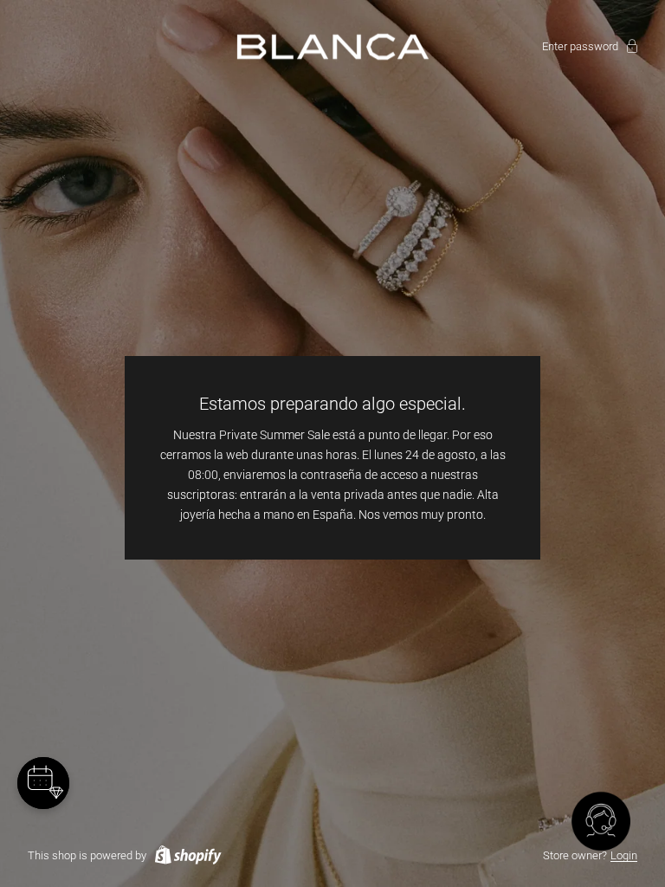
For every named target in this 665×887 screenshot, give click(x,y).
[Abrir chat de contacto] (601, 823)
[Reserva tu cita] (43, 783)
